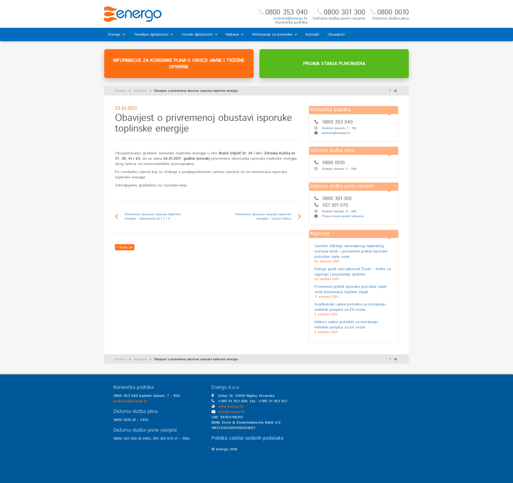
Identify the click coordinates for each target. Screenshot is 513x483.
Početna (120, 91)
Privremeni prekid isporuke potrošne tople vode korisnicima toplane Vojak (350, 289)
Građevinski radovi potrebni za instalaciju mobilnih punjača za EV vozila (350, 307)
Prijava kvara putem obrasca (343, 216)
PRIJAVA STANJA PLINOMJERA (334, 63)
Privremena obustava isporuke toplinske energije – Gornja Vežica (263, 216)
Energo (114, 34)
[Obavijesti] (390, 91)
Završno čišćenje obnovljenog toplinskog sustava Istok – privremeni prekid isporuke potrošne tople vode (350, 251)
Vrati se (125, 247)
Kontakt (313, 34)
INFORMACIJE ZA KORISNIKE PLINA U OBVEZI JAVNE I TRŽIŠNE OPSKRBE (178, 63)
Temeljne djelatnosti (151, 34)
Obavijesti (336, 34)
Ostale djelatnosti (197, 34)
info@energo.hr (231, 412)
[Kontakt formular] (395, 91)
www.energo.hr (231, 406)
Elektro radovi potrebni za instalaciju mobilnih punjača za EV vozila (346, 324)
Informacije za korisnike (272, 34)
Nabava (232, 34)
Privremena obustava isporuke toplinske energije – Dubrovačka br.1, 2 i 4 (153, 216)
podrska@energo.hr (291, 18)
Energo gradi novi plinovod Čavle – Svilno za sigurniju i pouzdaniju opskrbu (352, 271)
